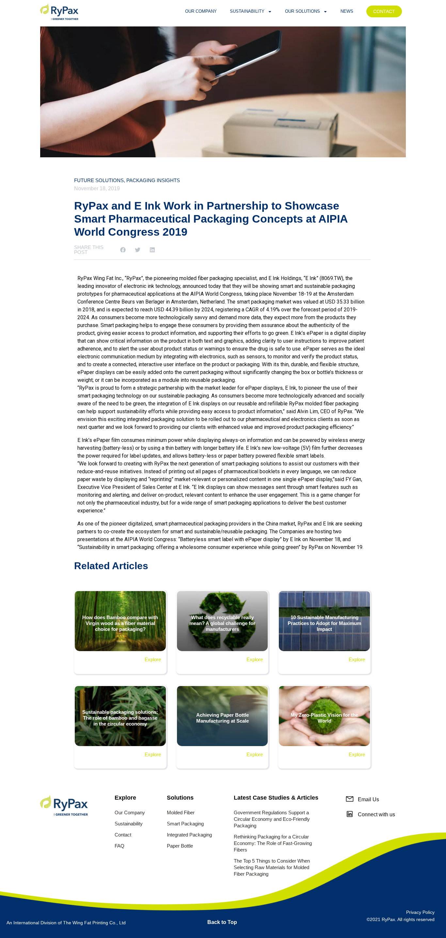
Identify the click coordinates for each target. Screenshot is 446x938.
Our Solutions (302, 11)
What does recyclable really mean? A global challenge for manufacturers (222, 623)
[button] (123, 250)
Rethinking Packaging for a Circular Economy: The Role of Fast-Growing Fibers (273, 843)
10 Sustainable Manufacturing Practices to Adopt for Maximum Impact (324, 623)
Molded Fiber (181, 812)
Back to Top (222, 922)
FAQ (119, 846)
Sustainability (247, 11)
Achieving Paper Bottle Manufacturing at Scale (222, 718)
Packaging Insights (153, 180)
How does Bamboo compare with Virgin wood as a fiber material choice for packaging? (120, 623)
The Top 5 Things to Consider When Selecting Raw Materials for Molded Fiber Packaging (272, 867)
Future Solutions (99, 180)
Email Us (368, 799)
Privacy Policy (420, 912)
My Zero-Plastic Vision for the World (324, 718)
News (347, 11)
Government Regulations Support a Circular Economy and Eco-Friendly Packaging (272, 819)
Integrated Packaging (189, 834)
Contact (123, 834)
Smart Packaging (185, 823)
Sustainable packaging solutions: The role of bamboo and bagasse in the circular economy (120, 718)
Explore (153, 659)
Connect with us (376, 814)
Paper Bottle (180, 846)
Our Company (201, 11)
